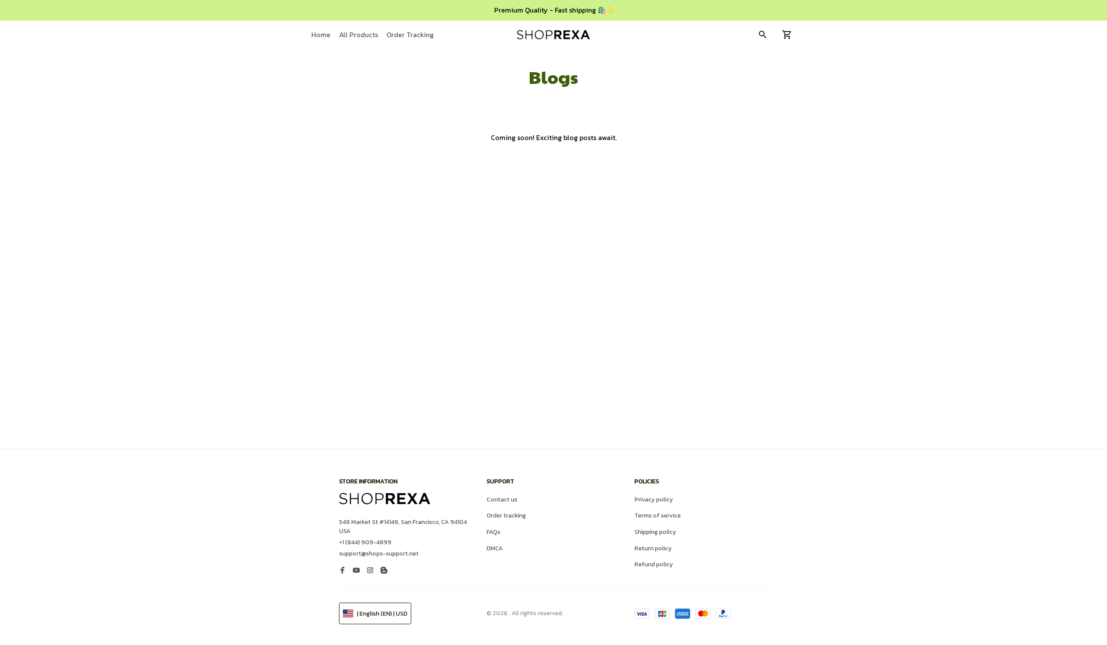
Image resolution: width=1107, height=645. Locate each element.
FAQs (493, 531)
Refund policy (653, 564)
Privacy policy (653, 499)
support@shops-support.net (379, 553)
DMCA (494, 548)
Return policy (653, 548)
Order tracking (506, 515)
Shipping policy (655, 531)
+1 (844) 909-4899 (365, 542)
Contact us (501, 499)
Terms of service (657, 515)
